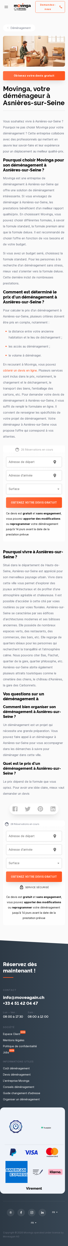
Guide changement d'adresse (21, 1093)
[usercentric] (10, 1212)
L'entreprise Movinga (16, 1080)
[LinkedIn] (42, 1212)
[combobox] (29, 462)
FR (53, 1212)
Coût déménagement (16, 1068)
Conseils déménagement (18, 1086)
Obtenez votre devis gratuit (34, 75)
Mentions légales (13, 1040)
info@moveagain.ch (23, 997)
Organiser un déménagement (21, 1099)
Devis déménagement (17, 1074)
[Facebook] (21, 1212)
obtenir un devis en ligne (20, 370)
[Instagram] (32, 1212)
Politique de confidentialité (20, 1046)
